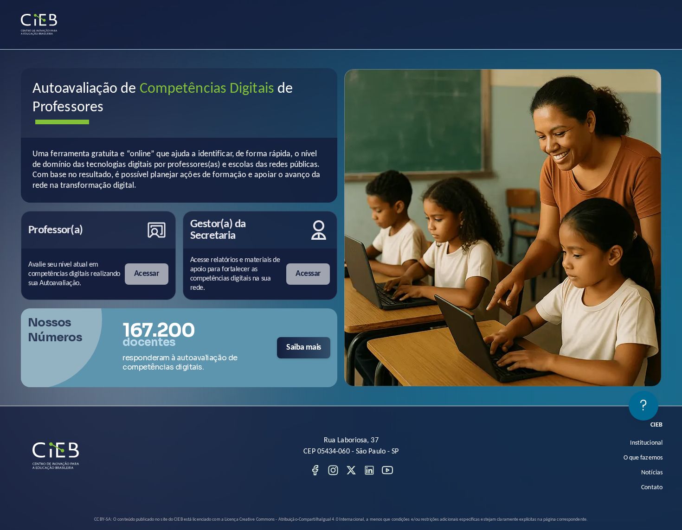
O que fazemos (643, 457)
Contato (652, 487)
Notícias (652, 472)
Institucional (646, 443)
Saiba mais (303, 347)
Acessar (146, 273)
